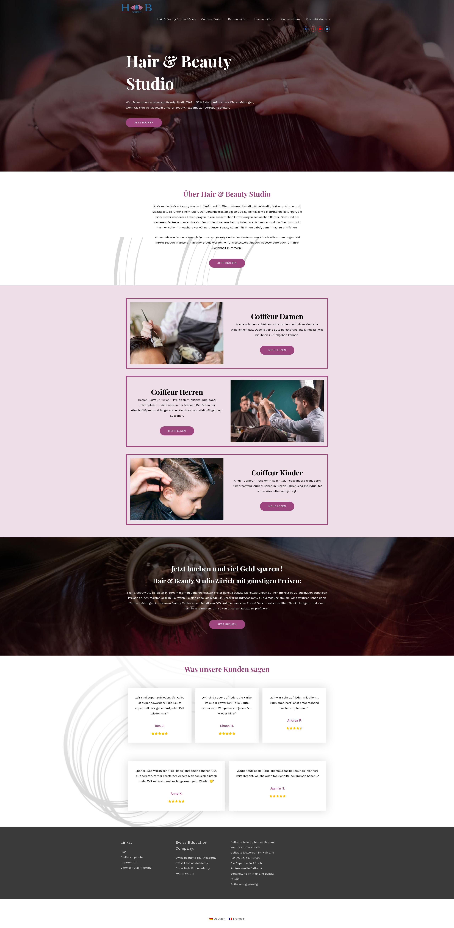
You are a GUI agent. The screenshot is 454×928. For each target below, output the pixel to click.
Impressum (129, 862)
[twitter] (328, 29)
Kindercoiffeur (290, 19)
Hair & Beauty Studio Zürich (176, 19)
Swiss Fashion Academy (192, 863)
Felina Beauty (185, 873)
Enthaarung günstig (244, 884)
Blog (123, 852)
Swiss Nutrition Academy (193, 868)
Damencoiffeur (238, 19)
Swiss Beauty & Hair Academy (196, 857)
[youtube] (320, 29)
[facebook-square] (306, 29)
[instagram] (314, 29)
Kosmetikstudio (316, 19)
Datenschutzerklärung (136, 867)
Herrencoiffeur (264, 19)
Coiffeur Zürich (211, 19)
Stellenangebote (132, 857)
